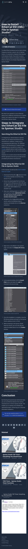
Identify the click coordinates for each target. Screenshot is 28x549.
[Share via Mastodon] (11, 425)
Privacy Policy (5, 541)
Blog (3, 22)
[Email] (10, 43)
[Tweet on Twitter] (6, 425)
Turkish (21, 413)
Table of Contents (9, 47)
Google (3, 149)
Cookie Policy (5, 543)
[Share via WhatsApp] (25, 425)
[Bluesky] (12, 43)
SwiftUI (3, 539)
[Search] (23, 2)
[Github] (14, 43)
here (5, 176)
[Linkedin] (16, 43)
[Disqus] (14, 517)
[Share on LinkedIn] (3, 425)
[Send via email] (22, 425)
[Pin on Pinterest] (17, 425)
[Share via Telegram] (14, 428)
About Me (4, 537)
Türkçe (10, 415)
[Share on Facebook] (19, 425)
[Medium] (19, 43)
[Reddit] (21, 43)
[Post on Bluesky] (8, 425)
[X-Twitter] (23, 43)
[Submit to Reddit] (14, 425)
